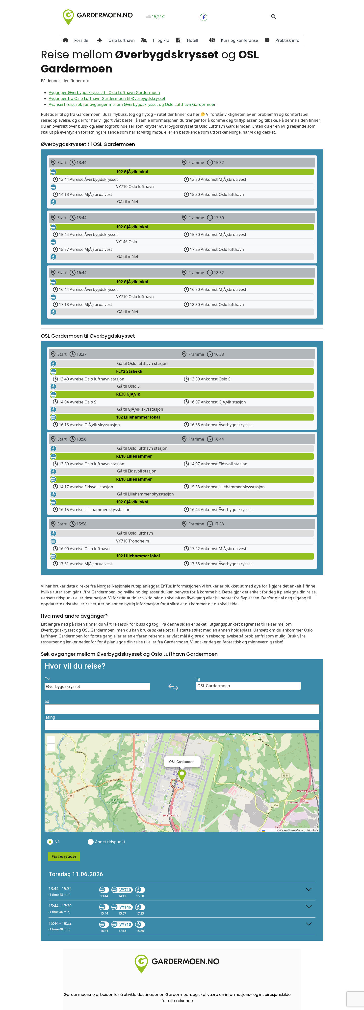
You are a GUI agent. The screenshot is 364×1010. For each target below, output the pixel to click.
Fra (48, 679)
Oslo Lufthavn (121, 40)
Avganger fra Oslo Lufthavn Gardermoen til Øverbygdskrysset (107, 98)
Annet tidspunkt (110, 842)
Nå (57, 842)
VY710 (125, 890)
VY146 (125, 907)
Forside (81, 40)
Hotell (192, 40)
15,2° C (158, 16)
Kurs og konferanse (239, 40)
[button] (273, 17)
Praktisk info (287, 40)
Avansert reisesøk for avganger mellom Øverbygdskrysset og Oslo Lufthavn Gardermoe (131, 104)
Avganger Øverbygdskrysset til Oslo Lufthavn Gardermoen (104, 92)
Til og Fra (160, 40)
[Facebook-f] (203, 17)
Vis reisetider (64, 856)
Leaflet (270, 830)
